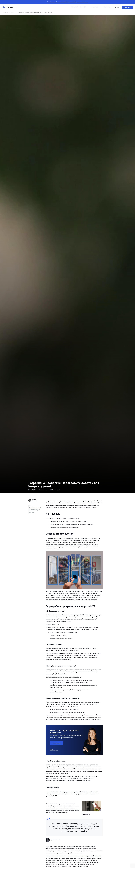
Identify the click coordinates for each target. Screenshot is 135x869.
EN (118, 7)
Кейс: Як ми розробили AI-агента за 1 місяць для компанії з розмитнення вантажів (67, 2)
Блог (13, 12)
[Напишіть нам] (127, 7)
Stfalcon (6, 12)
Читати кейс (86, 814)
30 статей (34, 500)
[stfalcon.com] (8, 7)
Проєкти (74, 7)
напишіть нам (56, 743)
